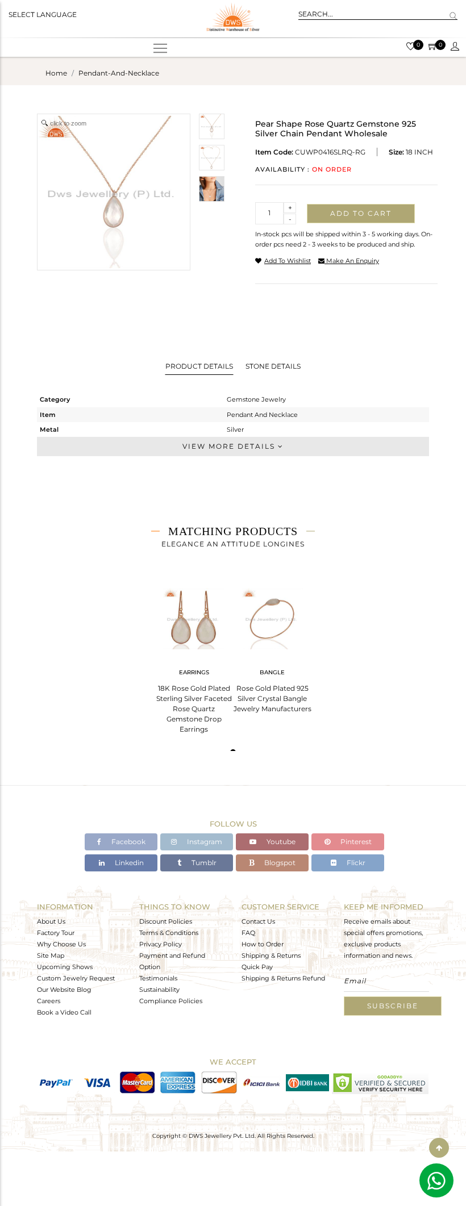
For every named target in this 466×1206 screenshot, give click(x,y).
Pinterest (355, 841)
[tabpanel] (194, 657)
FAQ (248, 933)
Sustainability (159, 990)
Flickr (355, 862)
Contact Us (258, 921)
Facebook (127, 841)
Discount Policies (165, 921)
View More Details (230, 446)
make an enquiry (351, 261)
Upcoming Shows (65, 967)
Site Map (50, 955)
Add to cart (361, 213)
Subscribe (392, 1005)
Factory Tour (55, 933)
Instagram (203, 841)
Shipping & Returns (271, 955)
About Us (51, 921)
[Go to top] (439, 1148)
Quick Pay (257, 967)
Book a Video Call (64, 1012)
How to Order (263, 944)
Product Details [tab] (199, 366)
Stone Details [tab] (273, 366)
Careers (48, 1001)
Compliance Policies (170, 1001)
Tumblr (203, 862)
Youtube (280, 841)
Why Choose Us (61, 944)
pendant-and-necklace (118, 73)
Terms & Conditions (168, 933)
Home (56, 73)
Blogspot (279, 862)
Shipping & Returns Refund (283, 978)
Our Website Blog (64, 990)
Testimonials (158, 978)
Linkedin (128, 862)
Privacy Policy (160, 944)
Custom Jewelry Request (76, 978)
